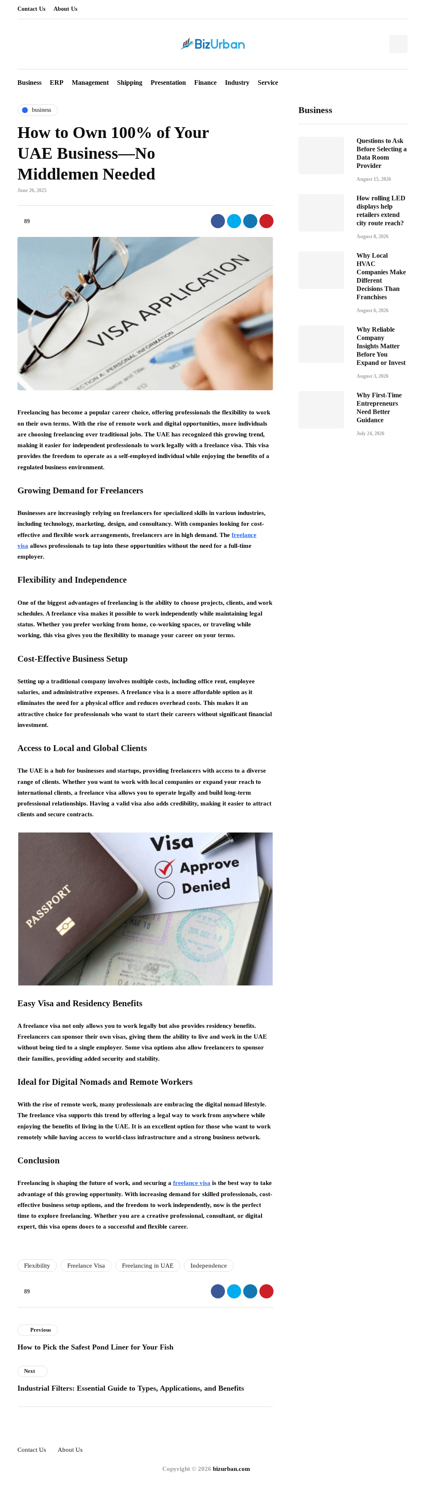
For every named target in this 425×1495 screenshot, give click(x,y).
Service (268, 82)
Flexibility (37, 1265)
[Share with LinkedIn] (250, 221)
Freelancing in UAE (147, 1265)
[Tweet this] (234, 221)
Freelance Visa (86, 1265)
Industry (237, 82)
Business (29, 82)
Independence (209, 1265)
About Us (65, 9)
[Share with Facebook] (218, 221)
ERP (57, 82)
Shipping (129, 82)
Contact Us (31, 9)
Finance (205, 82)
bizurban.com (231, 1468)
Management (90, 82)
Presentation (168, 82)
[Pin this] (266, 221)
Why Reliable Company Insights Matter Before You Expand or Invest (381, 346)
